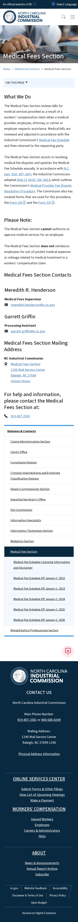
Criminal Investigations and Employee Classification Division (35, 476)
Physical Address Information (39, 754)
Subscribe (42, 874)
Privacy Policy (57, 895)
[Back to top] (68, 651)
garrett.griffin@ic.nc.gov (28, 331)
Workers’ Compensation (39, 809)
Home (6, 69)
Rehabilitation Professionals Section (34, 630)
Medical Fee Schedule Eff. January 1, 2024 (39, 599)
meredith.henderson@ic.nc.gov (33, 305)
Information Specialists (25, 520)
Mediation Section (22, 541)
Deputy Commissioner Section (30, 489)
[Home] (24, 13)
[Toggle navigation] (72, 16)
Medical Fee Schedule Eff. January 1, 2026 (39, 620)
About (39, 853)
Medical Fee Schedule (54, 140)
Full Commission (21, 510)
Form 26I (15, 202)
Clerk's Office (18, 452)
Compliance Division (23, 462)
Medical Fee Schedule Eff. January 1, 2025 (39, 609)
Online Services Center (39, 779)
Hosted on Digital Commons (39, 913)
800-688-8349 (51, 719)
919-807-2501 (27, 719)
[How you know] (34, 4)
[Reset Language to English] (53, 4)
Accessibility (60, 888)
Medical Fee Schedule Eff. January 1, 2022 (39, 578)
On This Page (15, 83)
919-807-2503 (20, 416)
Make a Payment (42, 800)
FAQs (42, 836)
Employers (42, 825)
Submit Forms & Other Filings (42, 789)
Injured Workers (42, 819)
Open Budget (39, 903)
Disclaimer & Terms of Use (27, 895)
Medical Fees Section (23, 552)
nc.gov (14, 888)
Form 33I (44, 202)
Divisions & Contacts (27, 69)
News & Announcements (42, 863)
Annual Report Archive (42, 868)
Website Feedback (35, 888)
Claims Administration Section (30, 442)
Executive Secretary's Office (28, 499)
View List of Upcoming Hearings (42, 794)
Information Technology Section (31, 531)
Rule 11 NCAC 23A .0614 (33, 180)
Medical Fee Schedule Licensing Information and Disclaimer (41, 565)
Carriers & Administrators (42, 830)
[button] (61, 16)
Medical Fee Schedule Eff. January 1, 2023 (39, 589)
